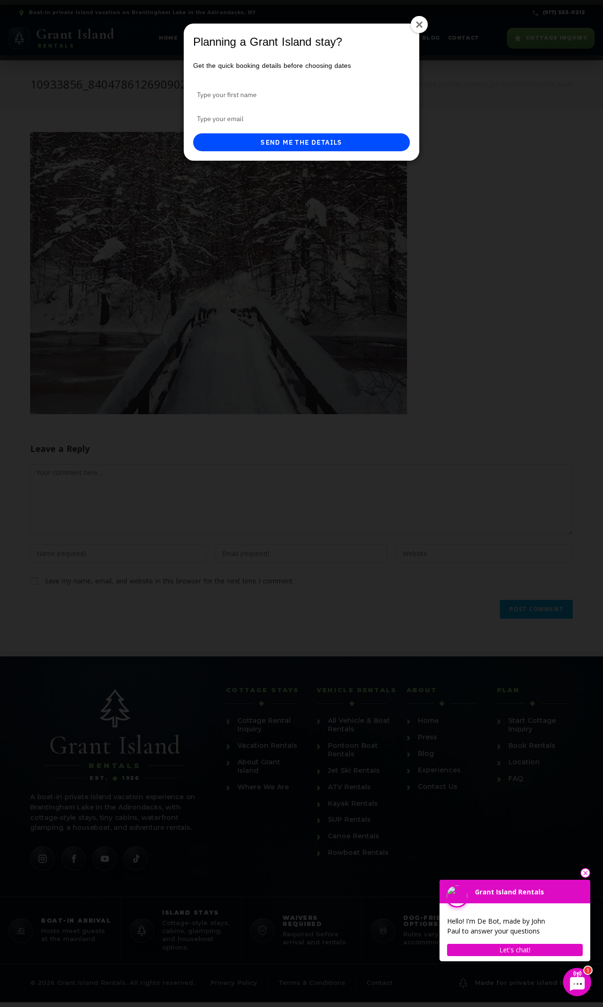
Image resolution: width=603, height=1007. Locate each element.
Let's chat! (514, 949)
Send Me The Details (301, 142)
